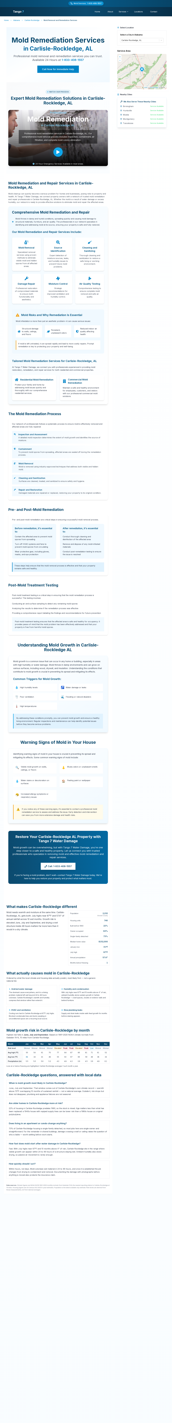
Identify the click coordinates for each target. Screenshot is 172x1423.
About (110, 11)
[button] (142, 69)
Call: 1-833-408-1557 (60, 866)
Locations (138, 11)
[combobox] (121, 40)
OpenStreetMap (154, 87)
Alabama (16, 20)
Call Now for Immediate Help (58, 69)
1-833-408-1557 (73, 60)
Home (97, 11)
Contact (153, 11)
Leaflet (145, 87)
